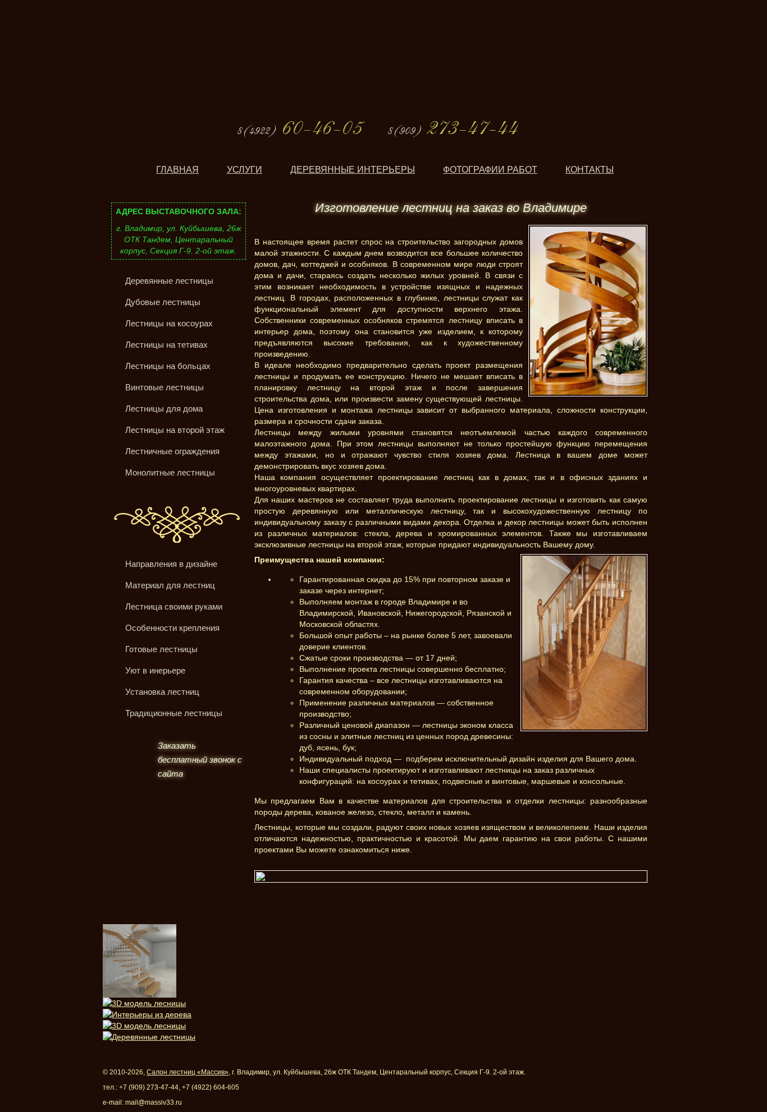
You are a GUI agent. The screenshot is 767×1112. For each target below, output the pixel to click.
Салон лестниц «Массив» (188, 1072)
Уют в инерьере (155, 670)
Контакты (589, 169)
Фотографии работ (490, 169)
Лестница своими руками (173, 606)
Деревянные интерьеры (352, 169)
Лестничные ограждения (172, 451)
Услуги (244, 169)
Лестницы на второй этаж (175, 430)
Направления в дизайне (171, 564)
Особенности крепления (172, 628)
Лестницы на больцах (168, 366)
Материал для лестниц (170, 585)
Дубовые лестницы (162, 302)
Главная (177, 169)
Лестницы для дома (164, 408)
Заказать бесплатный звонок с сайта (200, 759)
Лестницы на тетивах (166, 344)
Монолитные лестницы (170, 472)
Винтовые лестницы (164, 387)
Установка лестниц (162, 691)
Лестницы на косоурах (169, 323)
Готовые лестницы (161, 649)
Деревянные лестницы (169, 280)
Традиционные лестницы (173, 713)
